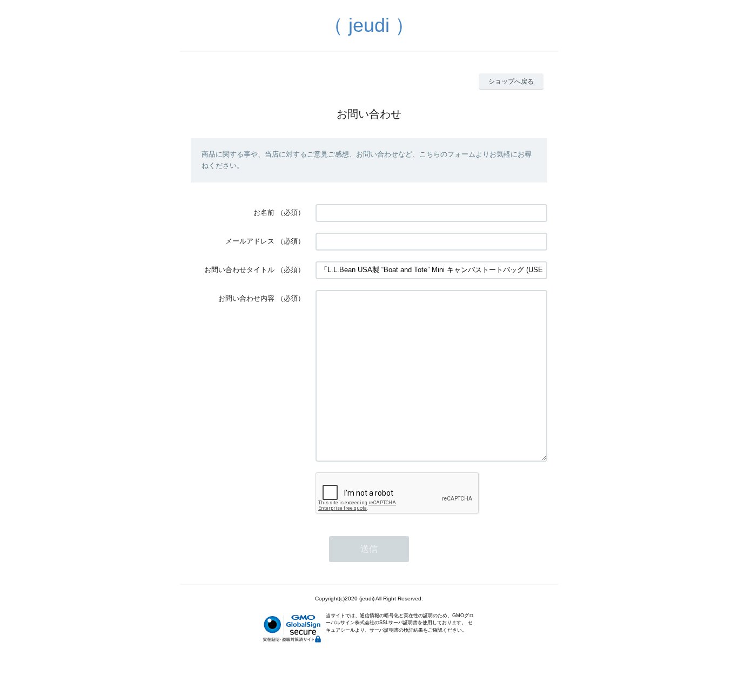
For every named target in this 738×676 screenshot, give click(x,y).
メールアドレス (249, 241)
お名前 (263, 212)
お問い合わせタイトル (239, 270)
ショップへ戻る (511, 81)
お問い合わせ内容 (246, 298)
